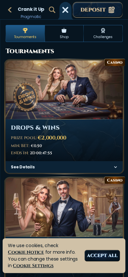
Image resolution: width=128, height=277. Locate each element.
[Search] (52, 10)
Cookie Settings (33, 266)
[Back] (10, 10)
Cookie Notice (26, 252)
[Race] (65, 10)
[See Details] (115, 167)
